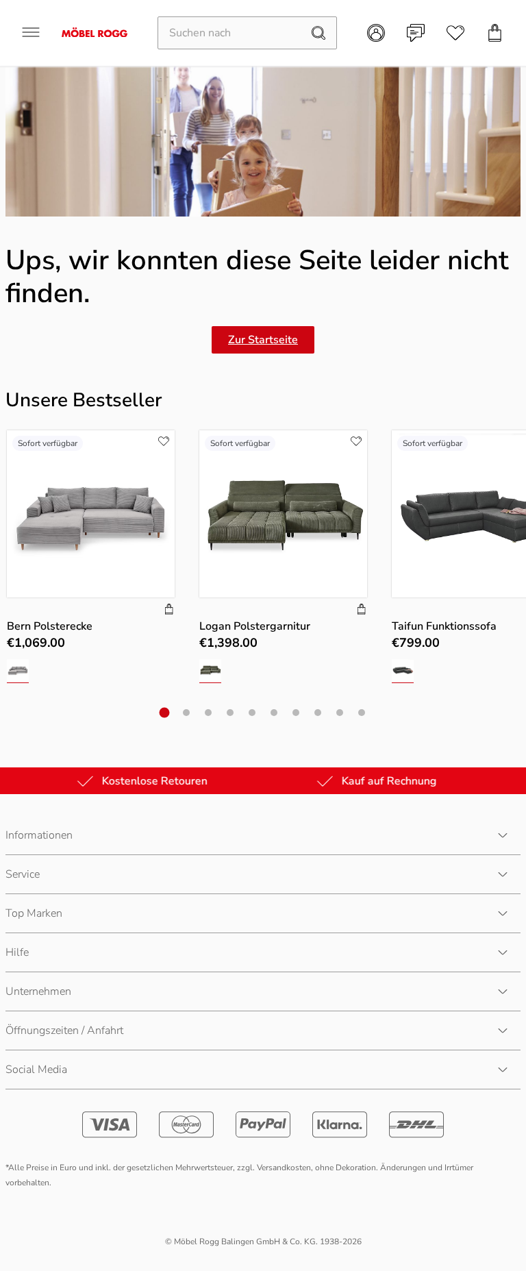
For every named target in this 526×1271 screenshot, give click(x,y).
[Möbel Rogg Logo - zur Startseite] (94, 32)
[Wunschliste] (455, 33)
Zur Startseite (263, 339)
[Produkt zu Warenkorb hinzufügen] (169, 610)
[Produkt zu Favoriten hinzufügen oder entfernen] (163, 441)
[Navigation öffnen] (31, 32)
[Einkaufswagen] (495, 33)
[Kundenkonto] (376, 33)
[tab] (165, 713)
